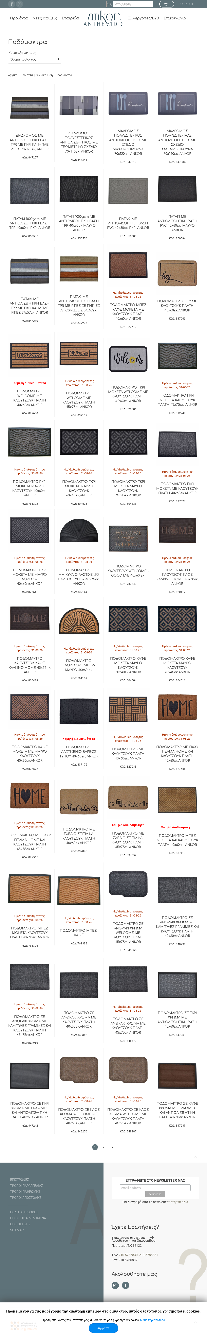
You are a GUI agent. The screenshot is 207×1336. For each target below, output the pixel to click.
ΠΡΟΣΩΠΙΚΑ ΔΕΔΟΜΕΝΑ (28, 1218)
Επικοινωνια (175, 18)
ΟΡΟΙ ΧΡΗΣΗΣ (20, 1224)
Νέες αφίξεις (45, 18)
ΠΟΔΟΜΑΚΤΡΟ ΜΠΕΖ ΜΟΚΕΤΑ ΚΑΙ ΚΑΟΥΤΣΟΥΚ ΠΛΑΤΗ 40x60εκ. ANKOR (177, 840)
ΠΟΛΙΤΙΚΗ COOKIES (24, 1212)
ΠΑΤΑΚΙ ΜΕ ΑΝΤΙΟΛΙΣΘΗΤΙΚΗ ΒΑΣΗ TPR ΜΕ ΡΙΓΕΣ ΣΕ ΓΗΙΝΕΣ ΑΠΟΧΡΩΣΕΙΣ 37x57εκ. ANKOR (79, 306)
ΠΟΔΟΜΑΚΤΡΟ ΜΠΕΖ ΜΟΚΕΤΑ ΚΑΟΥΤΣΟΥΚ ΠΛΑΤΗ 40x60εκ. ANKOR (29, 933)
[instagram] (19, 4)
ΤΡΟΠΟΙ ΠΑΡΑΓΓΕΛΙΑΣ (26, 1186)
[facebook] (11, 4)
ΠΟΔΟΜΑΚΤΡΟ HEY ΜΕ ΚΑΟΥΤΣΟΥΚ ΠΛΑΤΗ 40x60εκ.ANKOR (177, 305)
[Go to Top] (195, 1157)
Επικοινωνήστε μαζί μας (129, 1237)
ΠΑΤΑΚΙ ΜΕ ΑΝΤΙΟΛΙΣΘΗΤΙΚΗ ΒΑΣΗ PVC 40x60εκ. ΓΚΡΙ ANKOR (128, 223)
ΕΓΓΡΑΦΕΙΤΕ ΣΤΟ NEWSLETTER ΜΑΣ (155, 1180)
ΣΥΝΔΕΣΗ (186, 4)
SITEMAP (17, 1230)
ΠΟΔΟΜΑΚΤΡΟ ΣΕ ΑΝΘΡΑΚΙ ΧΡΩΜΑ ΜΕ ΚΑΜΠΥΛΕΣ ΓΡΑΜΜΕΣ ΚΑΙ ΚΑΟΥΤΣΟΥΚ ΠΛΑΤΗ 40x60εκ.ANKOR (177, 927)
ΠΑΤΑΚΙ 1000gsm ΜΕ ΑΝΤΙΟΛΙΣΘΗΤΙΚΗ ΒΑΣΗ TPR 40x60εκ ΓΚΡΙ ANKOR (29, 223)
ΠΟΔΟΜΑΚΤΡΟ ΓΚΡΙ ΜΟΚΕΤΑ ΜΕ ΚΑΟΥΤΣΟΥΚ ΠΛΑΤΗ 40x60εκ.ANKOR (177, 488)
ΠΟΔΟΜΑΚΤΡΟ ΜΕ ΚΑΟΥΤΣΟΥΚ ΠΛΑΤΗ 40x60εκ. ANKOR (128, 754)
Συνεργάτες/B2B (143, 18)
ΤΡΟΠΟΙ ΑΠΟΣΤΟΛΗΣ (25, 1198)
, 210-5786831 (148, 1255)
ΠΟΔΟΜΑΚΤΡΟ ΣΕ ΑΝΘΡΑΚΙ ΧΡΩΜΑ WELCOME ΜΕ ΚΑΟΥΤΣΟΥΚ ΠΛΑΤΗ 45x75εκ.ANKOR (128, 933)
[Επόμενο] (112, 1147)
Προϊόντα (19, 18)
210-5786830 (128, 1255)
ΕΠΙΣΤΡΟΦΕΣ (19, 1180)
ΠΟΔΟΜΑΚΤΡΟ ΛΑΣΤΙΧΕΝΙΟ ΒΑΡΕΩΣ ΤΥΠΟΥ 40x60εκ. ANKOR (78, 752)
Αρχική (12, 75)
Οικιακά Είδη (44, 75)
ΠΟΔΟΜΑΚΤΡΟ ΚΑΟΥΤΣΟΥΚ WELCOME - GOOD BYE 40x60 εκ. (128, 571)
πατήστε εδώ (178, 1202)
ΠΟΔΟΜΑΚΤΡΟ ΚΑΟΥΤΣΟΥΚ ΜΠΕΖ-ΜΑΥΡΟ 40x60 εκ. (79, 665)
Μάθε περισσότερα (152, 1320)
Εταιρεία (70, 18)
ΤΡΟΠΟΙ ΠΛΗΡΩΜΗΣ (25, 1192)
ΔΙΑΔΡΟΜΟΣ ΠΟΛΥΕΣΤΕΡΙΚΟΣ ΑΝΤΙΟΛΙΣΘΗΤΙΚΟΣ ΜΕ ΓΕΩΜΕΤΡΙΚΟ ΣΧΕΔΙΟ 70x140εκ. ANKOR (79, 142)
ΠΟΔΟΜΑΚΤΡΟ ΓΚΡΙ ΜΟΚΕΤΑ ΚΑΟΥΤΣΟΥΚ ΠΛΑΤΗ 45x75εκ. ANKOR (177, 400)
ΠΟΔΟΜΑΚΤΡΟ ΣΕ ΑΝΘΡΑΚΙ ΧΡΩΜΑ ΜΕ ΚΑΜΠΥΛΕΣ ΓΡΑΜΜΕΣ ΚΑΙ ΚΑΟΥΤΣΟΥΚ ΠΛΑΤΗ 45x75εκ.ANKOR (29, 1026)
